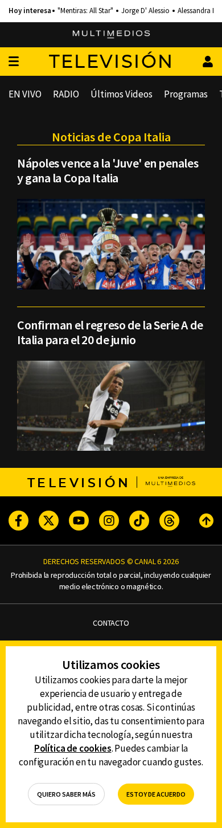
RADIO (66, 94)
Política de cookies (73, 748)
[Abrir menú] (14, 62)
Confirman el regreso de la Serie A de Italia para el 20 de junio (110, 332)
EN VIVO (25, 94)
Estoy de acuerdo (156, 794)
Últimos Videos (122, 94)
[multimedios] (111, 34)
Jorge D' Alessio (145, 10)
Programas (186, 94)
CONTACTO (111, 623)
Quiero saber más (66, 794)
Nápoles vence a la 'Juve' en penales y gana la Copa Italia (107, 170)
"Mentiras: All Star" (85, 10)
